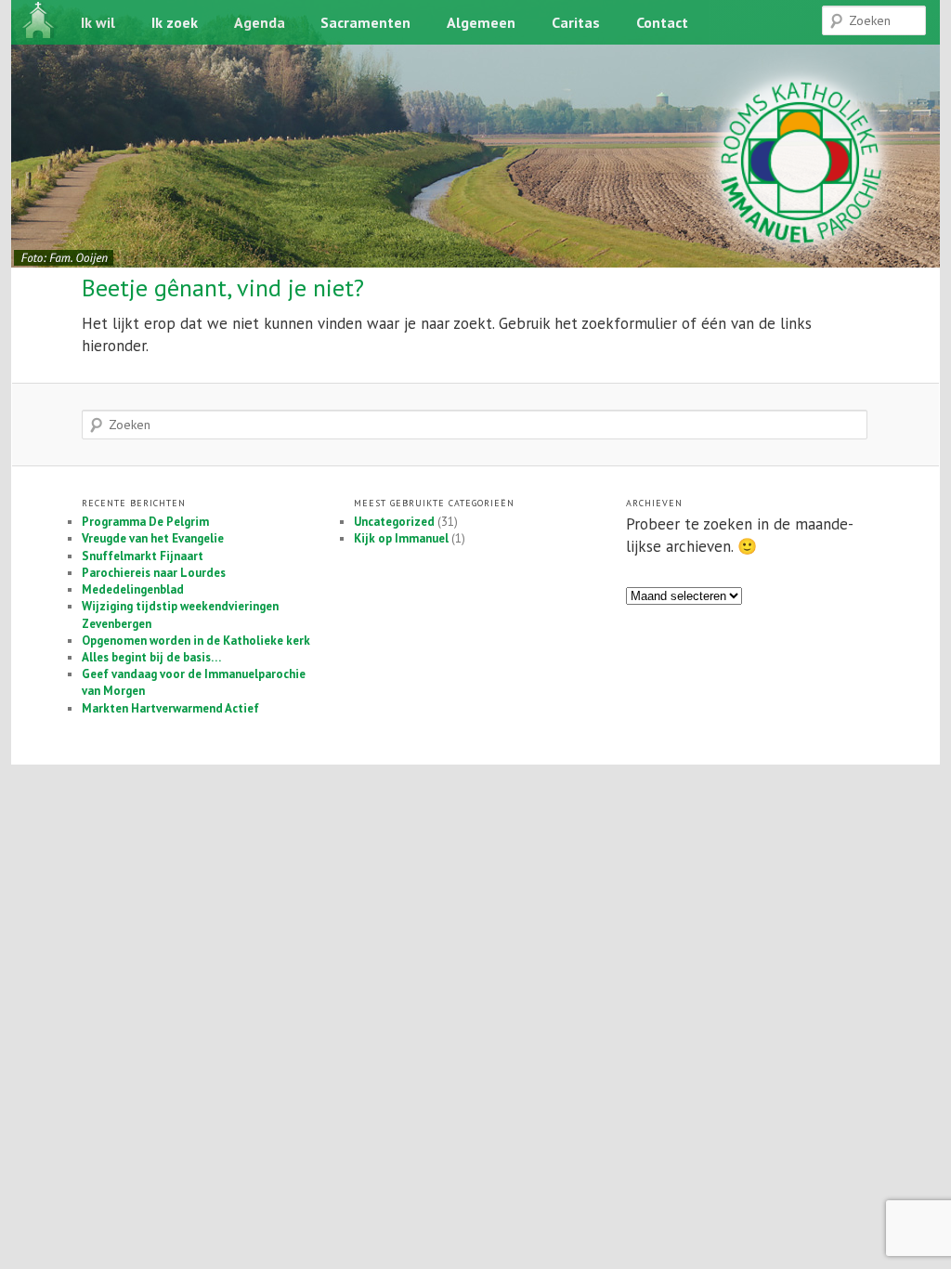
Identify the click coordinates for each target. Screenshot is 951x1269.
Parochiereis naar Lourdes (154, 573)
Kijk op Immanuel (401, 538)
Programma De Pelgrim (145, 522)
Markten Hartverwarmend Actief (170, 708)
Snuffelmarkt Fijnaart (142, 556)
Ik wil (98, 22)
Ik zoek (174, 22)
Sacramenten (365, 22)
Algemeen (481, 22)
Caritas (576, 22)
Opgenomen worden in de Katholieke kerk (196, 640)
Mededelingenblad (133, 589)
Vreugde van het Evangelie (153, 538)
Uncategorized (394, 522)
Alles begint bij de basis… (151, 657)
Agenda (259, 22)
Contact (662, 22)
